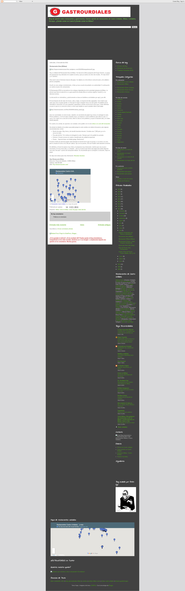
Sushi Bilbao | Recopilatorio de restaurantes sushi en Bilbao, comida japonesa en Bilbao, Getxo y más (126, 419)
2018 (119, 191)
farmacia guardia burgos (121, 581)
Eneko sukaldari (122, 427)
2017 (119, 194)
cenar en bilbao (64, 209)
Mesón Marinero (125, 310)
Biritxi (124, 287)
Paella (119, 125)
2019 (119, 189)
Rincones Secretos (79, 155)
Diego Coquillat (122, 337)
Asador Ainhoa (126, 281)
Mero (132, 312)
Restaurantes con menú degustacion (123, 153)
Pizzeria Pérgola (120, 316)
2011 (119, 209)
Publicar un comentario (59, 217)
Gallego (119, 114)
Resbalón (130, 317)
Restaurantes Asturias (123, 92)
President (124, 317)
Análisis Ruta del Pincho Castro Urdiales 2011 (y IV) (127, 252)
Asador (119, 101)
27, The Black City (123, 380)
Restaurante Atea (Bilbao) (126, 236)
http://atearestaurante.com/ (60, 164)
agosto (121, 220)
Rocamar (118, 319)
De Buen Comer (122, 395)
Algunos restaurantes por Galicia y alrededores (126, 233)
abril (120, 230)
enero (121, 261)
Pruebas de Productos (123, 181)
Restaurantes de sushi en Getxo (126, 422)
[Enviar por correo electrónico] (70, 207)
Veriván (123, 322)
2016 (119, 196)
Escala (131, 297)
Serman (118, 320)
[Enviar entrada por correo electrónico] (66, 207)
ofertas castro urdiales (107, 581)
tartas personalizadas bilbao (73, 581)
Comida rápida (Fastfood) (124, 112)
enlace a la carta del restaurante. (101, 123)
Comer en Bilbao (123, 373)
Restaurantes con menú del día (126, 160)
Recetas (119, 135)
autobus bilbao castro (94, 581)
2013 (119, 204)
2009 (119, 266)
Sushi (118, 140)
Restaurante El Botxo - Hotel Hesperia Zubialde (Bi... (127, 242)
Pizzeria (119, 133)
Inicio (82, 225)
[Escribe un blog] (72, 207)
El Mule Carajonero (123, 388)
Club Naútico (126, 291)
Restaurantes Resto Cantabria (125, 87)
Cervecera (120, 110)
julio (120, 223)
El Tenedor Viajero (123, 365)
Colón (131, 293)
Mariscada (120, 118)
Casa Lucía (130, 290)
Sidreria (119, 138)
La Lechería (123, 303)
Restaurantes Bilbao (122, 84)
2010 (119, 264)
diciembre (122, 211)
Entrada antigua (104, 225)
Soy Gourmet (122, 361)
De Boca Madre (126, 294)
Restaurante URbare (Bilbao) (127, 239)
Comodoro (118, 294)
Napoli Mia (129, 313)
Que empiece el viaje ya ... (125, 403)
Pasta (118, 127)
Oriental (119, 123)
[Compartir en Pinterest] (77, 207)
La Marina (130, 303)
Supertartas (121, 410)
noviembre (122, 213)
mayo (121, 228)
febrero (121, 258)
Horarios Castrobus (122, 456)
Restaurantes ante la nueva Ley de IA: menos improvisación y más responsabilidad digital (126, 340)
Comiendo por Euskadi (124, 346)
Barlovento (119, 287)
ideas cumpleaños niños (57, 581)
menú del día (82, 209)
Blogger (111, 585)
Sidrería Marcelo (125, 309)
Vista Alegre (130, 322)
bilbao (57, 209)
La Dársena (125, 300)
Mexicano (120, 120)
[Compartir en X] (74, 207)
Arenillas (118, 281)
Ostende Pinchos (120, 313)
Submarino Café (126, 320)
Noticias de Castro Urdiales (124, 447)
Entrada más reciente (58, 225)
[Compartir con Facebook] (76, 207)
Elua (126, 297)
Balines (119, 106)
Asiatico (119, 103)
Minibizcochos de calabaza (125, 412)
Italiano (119, 116)
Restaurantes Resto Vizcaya (125, 90)
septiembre (122, 218)
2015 (119, 199)
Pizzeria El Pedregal (128, 314)
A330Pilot (93, 585)
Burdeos (124, 288)
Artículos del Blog (122, 66)
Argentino (119, 99)
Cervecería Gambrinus (122, 293)
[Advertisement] (92, 44)
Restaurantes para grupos (124, 171)
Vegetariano (120, 142)
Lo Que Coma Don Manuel (125, 329)
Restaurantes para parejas (124, 173)
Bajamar (123, 285)
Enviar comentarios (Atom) (65, 229)
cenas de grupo (73, 209)
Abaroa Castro (120, 280)
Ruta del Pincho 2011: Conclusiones (125, 248)
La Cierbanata (126, 301)
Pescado (119, 129)
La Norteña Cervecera (126, 303)
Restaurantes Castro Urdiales (58, 204)
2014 (119, 201)
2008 (119, 269)
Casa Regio (123, 290)
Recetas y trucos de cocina (124, 178)
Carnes (119, 108)
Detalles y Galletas (123, 353)
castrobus (84, 581)
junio (120, 225)
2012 (119, 206)
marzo (121, 256)
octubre (121, 216)
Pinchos (119, 131)
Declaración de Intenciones (124, 68)
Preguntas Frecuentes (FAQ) (125, 70)
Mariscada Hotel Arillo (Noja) (127, 245)
